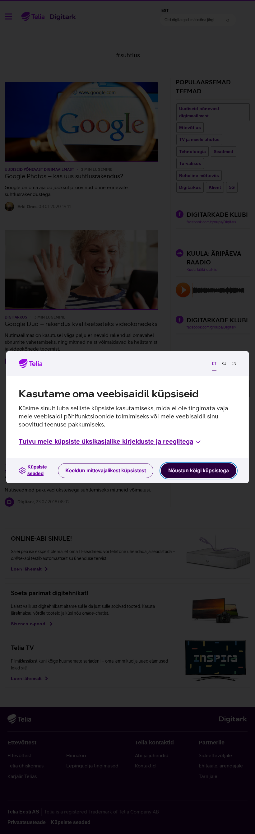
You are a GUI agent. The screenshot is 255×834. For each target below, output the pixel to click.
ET (214, 363)
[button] (110, 442)
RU (223, 363)
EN (233, 363)
